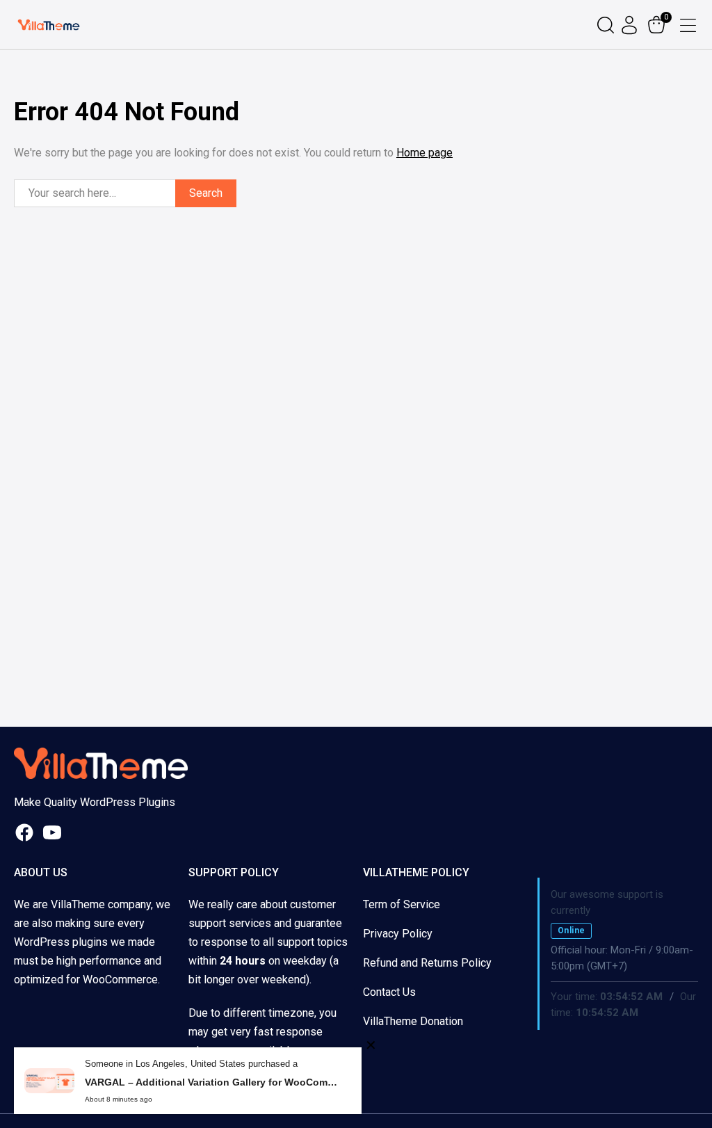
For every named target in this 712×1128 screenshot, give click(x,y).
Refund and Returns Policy (427, 962)
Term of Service (401, 904)
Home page (424, 152)
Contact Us (389, 992)
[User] (631, 25)
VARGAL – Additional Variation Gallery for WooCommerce (213, 1082)
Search (205, 193)
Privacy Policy (397, 933)
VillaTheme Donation (413, 1021)
